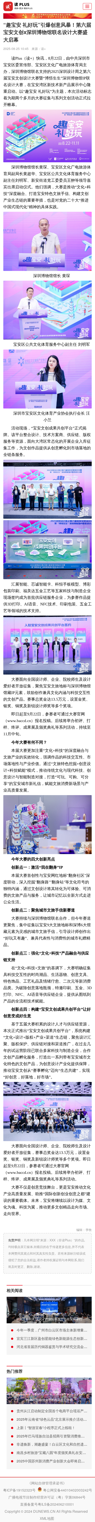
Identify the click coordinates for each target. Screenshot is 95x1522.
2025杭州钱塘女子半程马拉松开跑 (49, 1399)
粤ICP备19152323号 (19, 1490)
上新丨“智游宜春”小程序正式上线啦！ (46, 1427)
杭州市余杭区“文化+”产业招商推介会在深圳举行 (49, 1319)
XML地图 (47, 1518)
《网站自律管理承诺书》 (47, 1483)
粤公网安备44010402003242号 (67, 1490)
